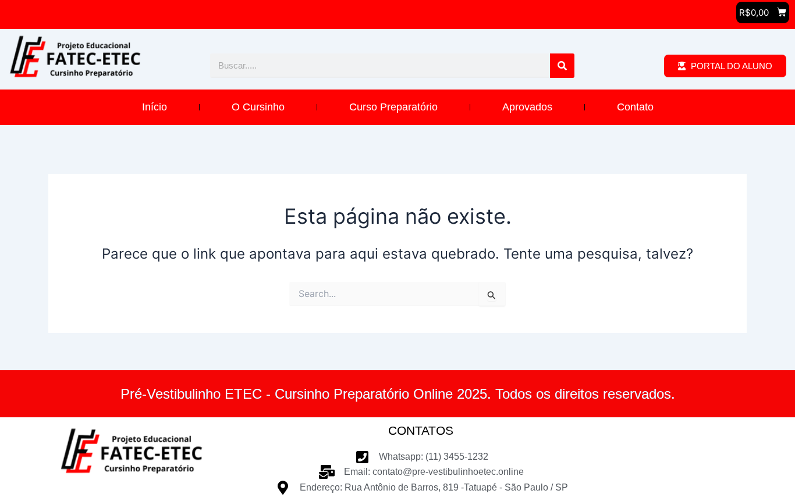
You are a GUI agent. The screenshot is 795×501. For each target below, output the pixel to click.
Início (154, 107)
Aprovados (527, 107)
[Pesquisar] (562, 65)
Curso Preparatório (393, 107)
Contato (635, 107)
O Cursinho (258, 107)
